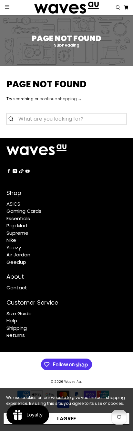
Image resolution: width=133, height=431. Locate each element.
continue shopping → (60, 99)
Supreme (17, 233)
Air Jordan (18, 254)
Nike (11, 240)
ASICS (13, 203)
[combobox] (66, 119)
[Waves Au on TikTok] (21, 171)
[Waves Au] (66, 8)
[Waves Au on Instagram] (15, 171)
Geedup (16, 262)
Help (11, 320)
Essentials (18, 218)
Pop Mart (17, 225)
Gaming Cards (23, 211)
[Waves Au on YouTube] (27, 171)
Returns (15, 335)
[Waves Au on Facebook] (8, 171)
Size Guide (19, 313)
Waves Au (72, 381)
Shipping (16, 328)
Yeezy (13, 247)
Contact (16, 287)
